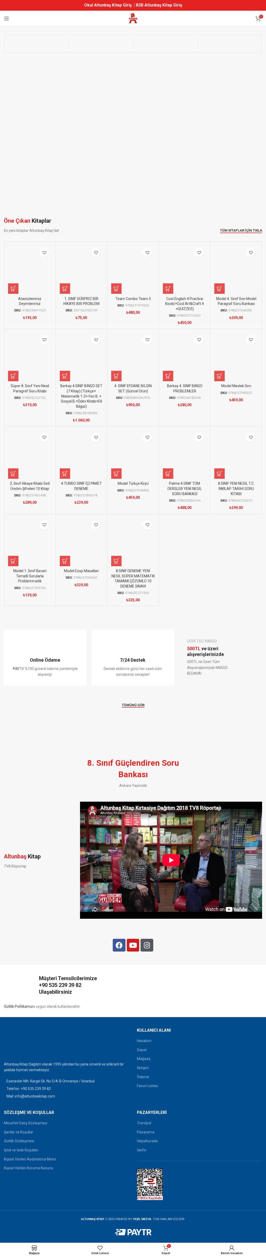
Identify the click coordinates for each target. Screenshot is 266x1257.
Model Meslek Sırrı (236, 386)
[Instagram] (147, 945)
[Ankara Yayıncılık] (36, 44)
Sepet (142, 1050)
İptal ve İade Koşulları (21, 1150)
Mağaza (143, 1059)
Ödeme (143, 1077)
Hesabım (144, 1041)
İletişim (143, 1068)
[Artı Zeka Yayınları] (101, 44)
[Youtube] (133, 945)
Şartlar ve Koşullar (18, 1132)
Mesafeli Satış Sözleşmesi (25, 1123)
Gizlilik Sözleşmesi (19, 1141)
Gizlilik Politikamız (18, 1006)
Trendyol (144, 1123)
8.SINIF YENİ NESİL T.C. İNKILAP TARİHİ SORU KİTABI (236, 488)
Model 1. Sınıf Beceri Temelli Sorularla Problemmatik (29, 576)
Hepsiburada (147, 1141)
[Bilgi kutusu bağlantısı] (45, 657)
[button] (13, 288)
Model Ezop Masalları (81, 571)
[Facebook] (119, 945)
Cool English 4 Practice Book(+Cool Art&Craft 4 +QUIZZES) (184, 304)
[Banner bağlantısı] (220, 657)
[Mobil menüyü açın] (6, 18)
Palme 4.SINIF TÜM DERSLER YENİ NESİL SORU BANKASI (185, 488)
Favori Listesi (147, 1086)
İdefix (141, 1150)
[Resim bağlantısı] (17, 1043)
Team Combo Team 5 (133, 299)
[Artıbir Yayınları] (165, 44)
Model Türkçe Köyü (133, 483)
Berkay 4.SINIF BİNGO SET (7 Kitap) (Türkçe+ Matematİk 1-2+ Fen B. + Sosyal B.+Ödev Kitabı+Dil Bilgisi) (81, 396)
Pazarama (145, 1132)
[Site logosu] (132, 18)
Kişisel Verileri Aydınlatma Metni (30, 1159)
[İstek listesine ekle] (44, 252)
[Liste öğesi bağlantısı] (66, 1089)
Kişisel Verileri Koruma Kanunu (28, 1168)
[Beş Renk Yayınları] (229, 44)
